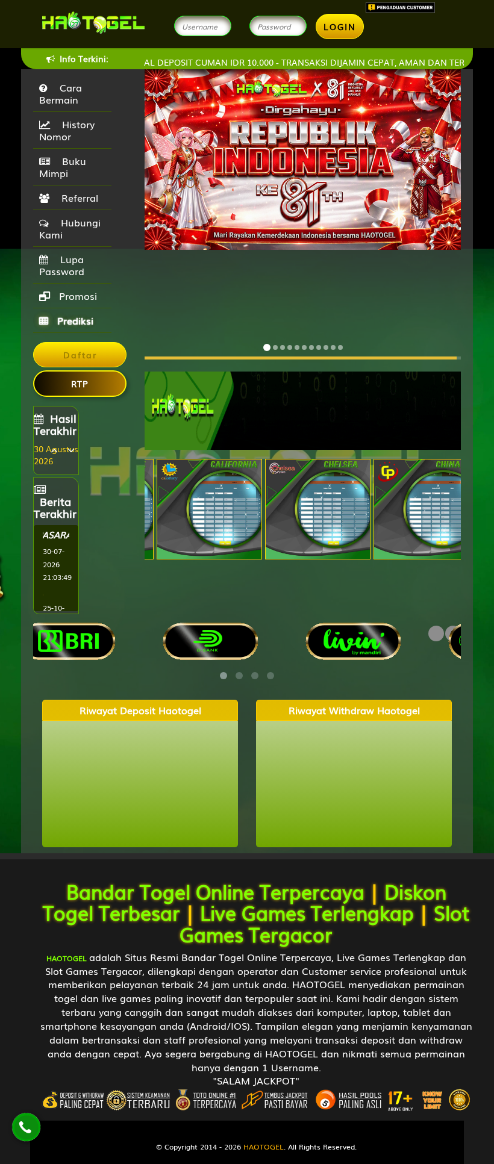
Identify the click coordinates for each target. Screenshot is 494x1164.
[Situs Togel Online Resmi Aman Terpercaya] (303, 409)
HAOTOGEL (263, 1146)
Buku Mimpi (62, 167)
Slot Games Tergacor (325, 922)
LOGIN (340, 26)
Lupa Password (61, 265)
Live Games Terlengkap (307, 912)
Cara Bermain (60, 93)
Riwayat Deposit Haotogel (140, 710)
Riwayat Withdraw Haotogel (354, 710)
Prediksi (73, 320)
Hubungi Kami (70, 228)
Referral (76, 197)
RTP (80, 384)
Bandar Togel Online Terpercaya (215, 891)
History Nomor (67, 130)
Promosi (76, 295)
